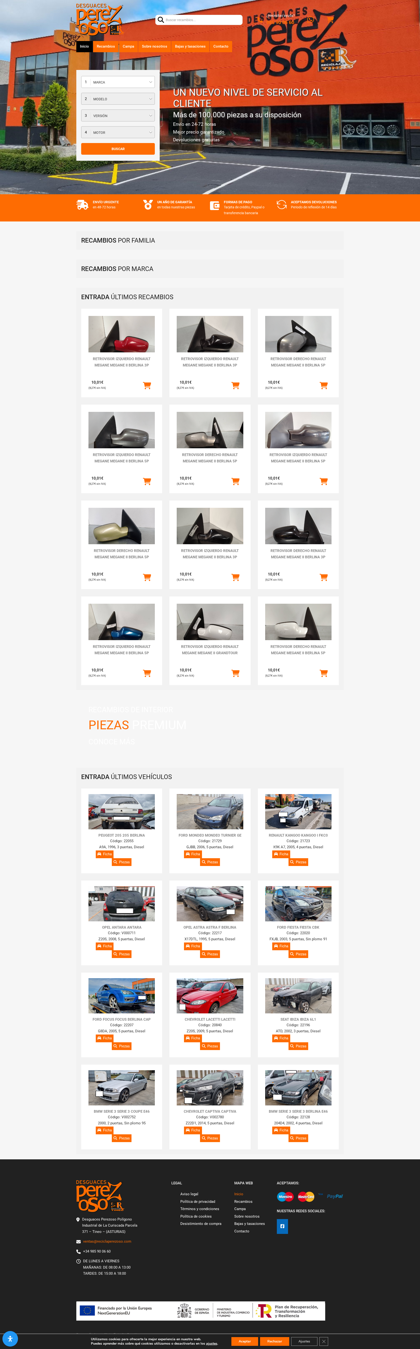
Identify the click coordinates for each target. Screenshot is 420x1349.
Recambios (106, 46)
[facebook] (282, 1226)
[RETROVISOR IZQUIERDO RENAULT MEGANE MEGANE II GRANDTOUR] (210, 628)
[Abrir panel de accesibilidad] (10, 1339)
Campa (128, 46)
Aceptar (245, 1341)
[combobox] (118, 82)
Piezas (124, 862)
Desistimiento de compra (200, 1224)
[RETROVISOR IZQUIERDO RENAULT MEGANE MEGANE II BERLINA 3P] (121, 341)
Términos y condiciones (199, 1209)
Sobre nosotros (154, 46)
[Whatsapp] (310, 20)
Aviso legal (189, 1194)
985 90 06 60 (280, 22)
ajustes (211, 1343)
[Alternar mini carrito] (330, 20)
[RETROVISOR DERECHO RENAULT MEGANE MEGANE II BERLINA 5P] (298, 341)
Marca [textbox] (99, 82)
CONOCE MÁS (111, 742)
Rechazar (274, 1341)
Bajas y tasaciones (190, 46)
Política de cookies (196, 1216)
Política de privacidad (197, 1201)
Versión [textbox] (100, 116)
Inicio (84, 46)
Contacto (220, 46)
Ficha (107, 854)
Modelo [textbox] (100, 99)
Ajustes (304, 1341)
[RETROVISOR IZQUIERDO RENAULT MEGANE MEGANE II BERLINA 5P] (121, 437)
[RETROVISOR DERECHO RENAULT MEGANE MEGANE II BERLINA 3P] (298, 533)
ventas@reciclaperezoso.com (107, 1241)
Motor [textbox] (99, 133)
